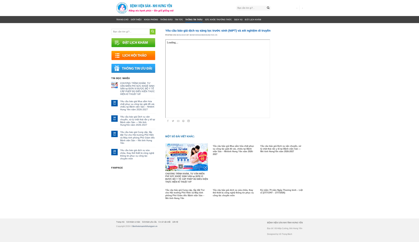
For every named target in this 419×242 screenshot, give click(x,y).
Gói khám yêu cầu (149, 222)
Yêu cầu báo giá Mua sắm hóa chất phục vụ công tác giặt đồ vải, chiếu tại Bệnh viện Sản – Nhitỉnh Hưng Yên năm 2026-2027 (137, 105)
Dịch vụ (238, 19)
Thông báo (166, 19)
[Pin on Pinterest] (183, 121)
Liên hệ (175, 222)
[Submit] (268, 8)
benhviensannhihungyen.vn (203, 35)
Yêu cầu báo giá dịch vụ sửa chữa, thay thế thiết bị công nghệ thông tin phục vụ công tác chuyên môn (137, 154)
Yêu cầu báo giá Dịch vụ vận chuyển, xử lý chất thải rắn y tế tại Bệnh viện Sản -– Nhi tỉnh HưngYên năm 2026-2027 (137, 120)
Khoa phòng (151, 19)
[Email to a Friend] (178, 121)
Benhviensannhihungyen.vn (144, 226)
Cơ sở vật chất (164, 222)
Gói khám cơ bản (133, 222)
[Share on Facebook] (167, 121)
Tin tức (179, 19)
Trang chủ (122, 19)
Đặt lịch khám (253, 19)
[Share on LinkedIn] (188, 121)
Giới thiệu (136, 19)
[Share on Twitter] (173, 121)
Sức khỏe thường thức (218, 19)
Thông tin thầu (193, 19)
